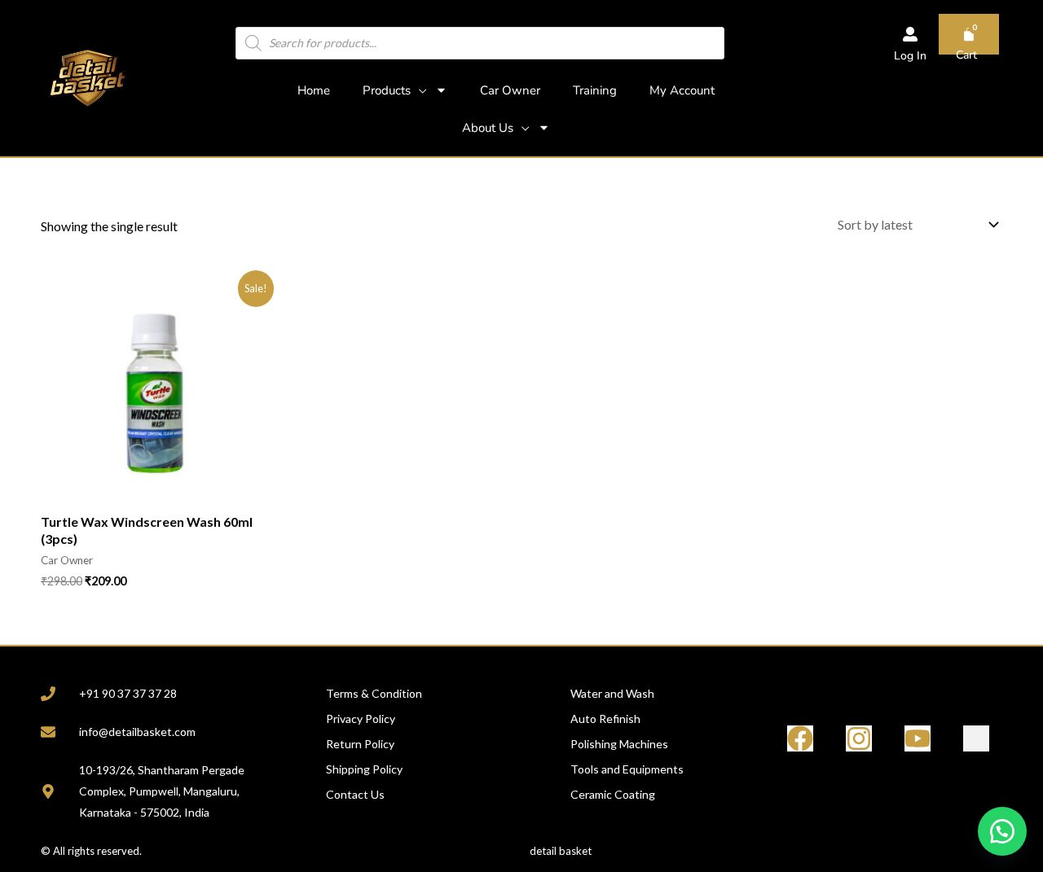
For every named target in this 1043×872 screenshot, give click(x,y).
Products (387, 90)
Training (595, 90)
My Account (682, 90)
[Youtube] (917, 738)
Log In (910, 56)
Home (313, 90)
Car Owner (510, 90)
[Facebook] (800, 738)
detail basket (561, 850)
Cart (966, 55)
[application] (419, 90)
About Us (487, 128)
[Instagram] (859, 738)
